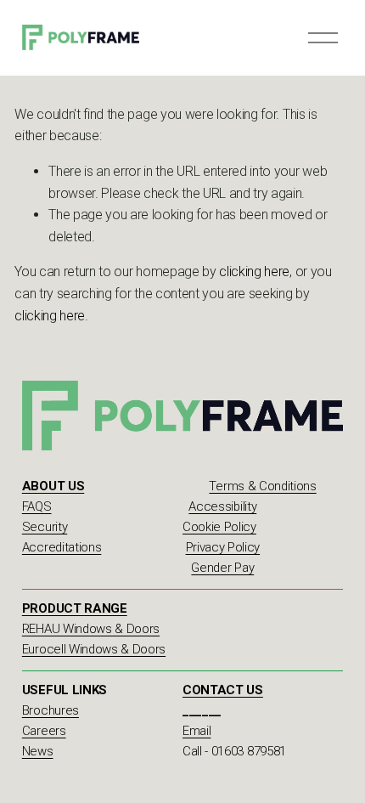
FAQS (37, 506)
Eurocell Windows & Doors (94, 649)
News (37, 751)
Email (196, 730)
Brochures (50, 710)
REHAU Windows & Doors (91, 628)
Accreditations (62, 547)
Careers (44, 730)
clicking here (254, 271)
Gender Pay (222, 567)
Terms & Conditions (262, 486)
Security (44, 526)
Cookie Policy (219, 526)
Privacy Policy (223, 547)
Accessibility (222, 506)
